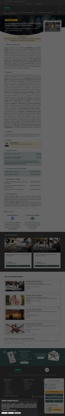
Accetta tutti (4, 412)
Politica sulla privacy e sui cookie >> (9, 410)
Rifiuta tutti (11, 412)
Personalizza (17, 412)
